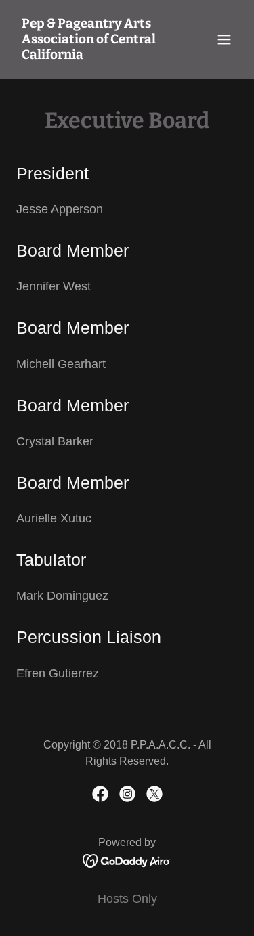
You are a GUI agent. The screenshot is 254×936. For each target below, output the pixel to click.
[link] (94, 55)
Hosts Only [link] (127, 899)
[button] (224, 39)
